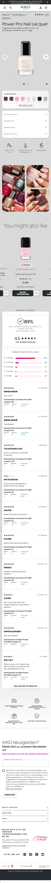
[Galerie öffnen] (46, 84)
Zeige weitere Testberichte (25, 686)
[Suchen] (10, 7)
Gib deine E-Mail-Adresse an (13, 759)
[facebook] (30, 854)
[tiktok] (36, 854)
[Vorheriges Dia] (3, 2)
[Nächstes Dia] (47, 2)
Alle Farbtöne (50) (26, 105)
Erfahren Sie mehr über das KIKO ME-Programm (14, 846)
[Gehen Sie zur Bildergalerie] (25, 57)
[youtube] (42, 854)
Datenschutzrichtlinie (13, 789)
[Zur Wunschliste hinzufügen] (6, 293)
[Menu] (5, 7)
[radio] (6, 99)
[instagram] (24, 854)
